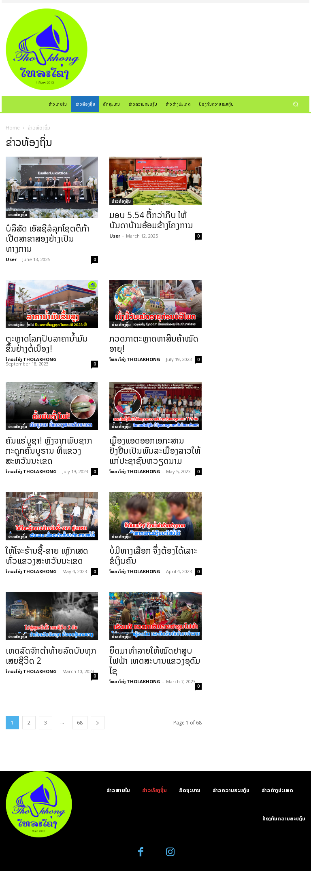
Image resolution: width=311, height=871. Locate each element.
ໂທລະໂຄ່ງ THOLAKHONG (31, 359)
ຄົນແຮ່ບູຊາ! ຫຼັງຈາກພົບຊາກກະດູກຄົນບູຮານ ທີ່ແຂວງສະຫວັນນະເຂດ (49, 450)
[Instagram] (170, 852)
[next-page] (97, 722)
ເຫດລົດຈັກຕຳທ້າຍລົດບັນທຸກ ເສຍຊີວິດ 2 (51, 655)
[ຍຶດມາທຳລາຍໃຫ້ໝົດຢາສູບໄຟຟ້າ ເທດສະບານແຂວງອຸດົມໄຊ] (155, 616)
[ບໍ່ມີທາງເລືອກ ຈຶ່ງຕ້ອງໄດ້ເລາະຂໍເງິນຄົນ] (155, 516)
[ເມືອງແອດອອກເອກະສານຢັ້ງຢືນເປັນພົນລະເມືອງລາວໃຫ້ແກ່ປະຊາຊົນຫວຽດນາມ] (155, 406)
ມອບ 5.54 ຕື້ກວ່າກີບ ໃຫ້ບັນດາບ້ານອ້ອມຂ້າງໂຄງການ (151, 220)
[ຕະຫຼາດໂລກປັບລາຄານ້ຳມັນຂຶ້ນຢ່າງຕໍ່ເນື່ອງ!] (52, 304)
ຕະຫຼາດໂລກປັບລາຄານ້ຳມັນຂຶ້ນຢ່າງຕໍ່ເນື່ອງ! (47, 343)
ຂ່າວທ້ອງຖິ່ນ (17, 214)
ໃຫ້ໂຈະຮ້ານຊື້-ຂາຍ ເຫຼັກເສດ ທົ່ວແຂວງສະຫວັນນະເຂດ (47, 555)
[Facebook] (141, 852)
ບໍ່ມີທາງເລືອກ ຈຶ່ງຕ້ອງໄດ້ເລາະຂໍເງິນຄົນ (153, 555)
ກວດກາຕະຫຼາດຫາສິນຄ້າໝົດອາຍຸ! (153, 343)
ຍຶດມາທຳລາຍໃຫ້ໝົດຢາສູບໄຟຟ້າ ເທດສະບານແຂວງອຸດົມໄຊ (154, 660)
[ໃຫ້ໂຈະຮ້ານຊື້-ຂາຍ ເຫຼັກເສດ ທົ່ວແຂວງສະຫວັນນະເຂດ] (52, 516)
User (11, 259)
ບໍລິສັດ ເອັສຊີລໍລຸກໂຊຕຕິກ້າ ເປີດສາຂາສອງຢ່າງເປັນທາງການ (47, 238)
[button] (296, 104)
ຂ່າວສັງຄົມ (16, 324)
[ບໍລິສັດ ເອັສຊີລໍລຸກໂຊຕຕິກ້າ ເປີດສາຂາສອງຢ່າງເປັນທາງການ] (52, 187)
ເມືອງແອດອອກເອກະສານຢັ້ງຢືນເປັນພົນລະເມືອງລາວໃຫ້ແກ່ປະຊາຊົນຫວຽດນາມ (155, 450)
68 (80, 722)
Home (13, 127)
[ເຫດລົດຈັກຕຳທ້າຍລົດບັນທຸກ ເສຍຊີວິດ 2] (52, 616)
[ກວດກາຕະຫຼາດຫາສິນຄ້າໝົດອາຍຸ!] (155, 304)
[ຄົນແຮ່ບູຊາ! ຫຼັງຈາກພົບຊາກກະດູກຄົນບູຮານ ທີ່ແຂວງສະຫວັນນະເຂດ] (52, 406)
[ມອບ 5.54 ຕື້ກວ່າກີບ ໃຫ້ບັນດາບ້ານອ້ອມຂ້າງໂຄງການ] (155, 181)
